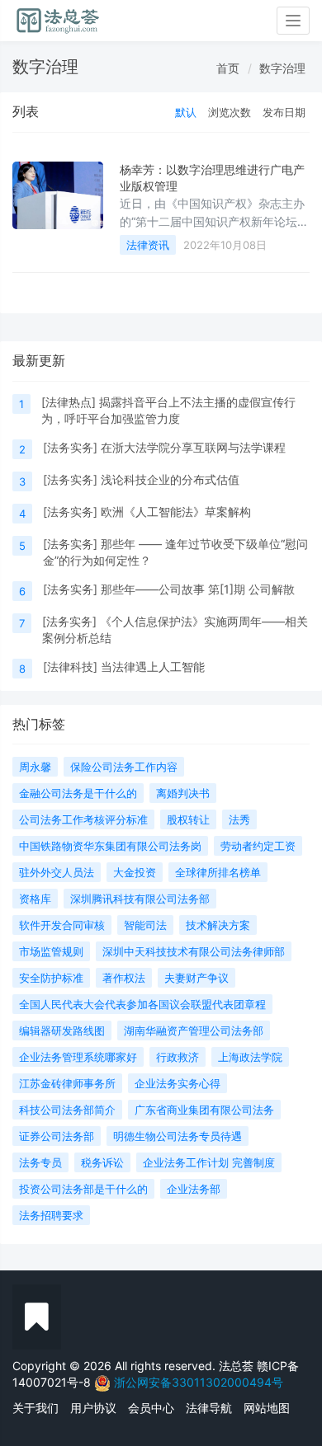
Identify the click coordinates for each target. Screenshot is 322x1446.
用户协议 (93, 1408)
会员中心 (151, 1408)
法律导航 (209, 1408)
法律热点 (68, 402)
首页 (227, 68)
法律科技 (70, 667)
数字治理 (282, 68)
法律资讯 (147, 244)
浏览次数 (229, 112)
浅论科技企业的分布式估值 (170, 479)
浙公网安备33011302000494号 (198, 1382)
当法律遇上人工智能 (153, 667)
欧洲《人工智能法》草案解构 (176, 512)
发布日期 (284, 112)
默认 (186, 112)
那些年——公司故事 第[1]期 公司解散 (198, 589)
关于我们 (35, 1408)
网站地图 (267, 1408)
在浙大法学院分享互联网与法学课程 (193, 447)
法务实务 (70, 447)
